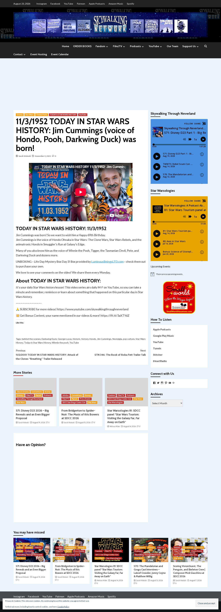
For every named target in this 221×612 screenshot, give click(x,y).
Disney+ (20, 395)
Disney (20, 115)
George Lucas (65, 338)
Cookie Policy (63, 607)
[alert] (179, 274)
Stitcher (157, 354)
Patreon (81, 3)
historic (76, 338)
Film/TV (117, 46)
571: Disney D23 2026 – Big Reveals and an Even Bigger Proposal (33, 414)
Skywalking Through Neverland (29, 399)
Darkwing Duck (49, 338)
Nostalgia (117, 338)
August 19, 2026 (39, 422)
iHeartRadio (160, 361)
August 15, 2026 (84, 422)
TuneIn (157, 348)
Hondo (92, 338)
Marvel (38, 395)
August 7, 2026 (195, 580)
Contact (18, 54)
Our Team (172, 46)
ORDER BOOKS (82, 46)
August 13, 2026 (156, 580)
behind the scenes (31, 338)
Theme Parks (41, 115)
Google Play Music (163, 335)
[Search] (206, 46)
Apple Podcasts (97, 3)
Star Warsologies (115, 402)
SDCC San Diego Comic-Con (73, 402)
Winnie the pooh (60, 342)
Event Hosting (38, 54)
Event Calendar (60, 54)
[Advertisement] (110, 82)
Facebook (55, 3)
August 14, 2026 (129, 426)
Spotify (130, 3)
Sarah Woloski (25, 156)
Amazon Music (116, 3)
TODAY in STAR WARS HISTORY (63, 115)
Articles (65, 395)
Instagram (41, 3)
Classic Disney (23, 392)
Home (65, 46)
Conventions (37, 392)
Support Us (189, 46)
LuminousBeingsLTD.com (107, 261)
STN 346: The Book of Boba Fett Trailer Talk (120, 352)
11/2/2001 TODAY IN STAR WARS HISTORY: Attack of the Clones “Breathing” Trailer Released (47, 354)
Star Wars (29, 115)
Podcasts (135, 46)
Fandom (100, 46)
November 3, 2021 (43, 156)
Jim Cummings (104, 338)
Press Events (85, 399)
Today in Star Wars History (37, 342)
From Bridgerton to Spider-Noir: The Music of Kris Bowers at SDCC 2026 (80, 414)
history (84, 338)
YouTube (68, 3)
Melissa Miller (115, 426)
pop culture (129, 338)
